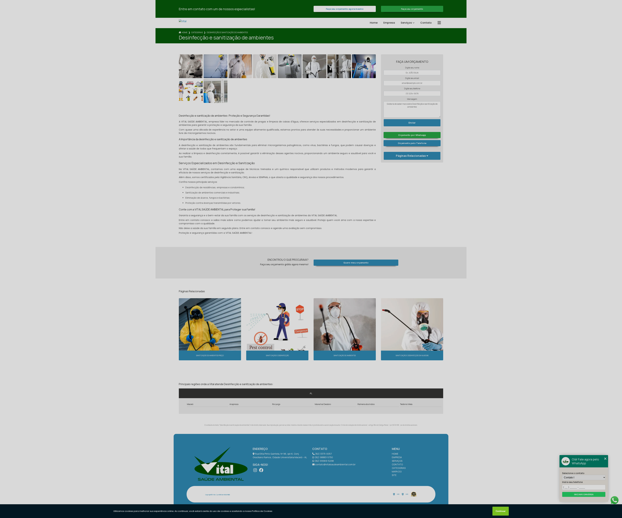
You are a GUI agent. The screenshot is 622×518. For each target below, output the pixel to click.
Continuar (501, 511)
